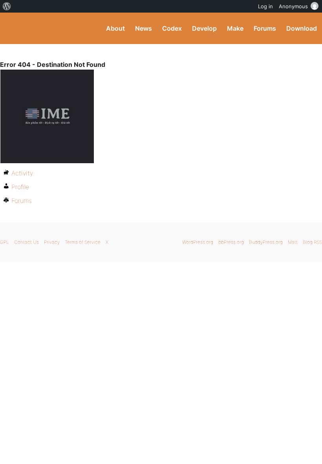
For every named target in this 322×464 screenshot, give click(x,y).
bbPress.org (231, 242)
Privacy (52, 242)
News (143, 28)
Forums (265, 28)
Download (301, 28)
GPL (4, 242)
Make (235, 28)
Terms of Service (83, 242)
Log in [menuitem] (265, 6)
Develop (204, 28)
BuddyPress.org (13, 28)
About (115, 28)
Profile (20, 187)
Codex (172, 28)
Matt (293, 242)
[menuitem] (7, 6)
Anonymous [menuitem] (293, 6)
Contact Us (26, 242)
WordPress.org (197, 242)
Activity (22, 173)
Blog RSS (312, 242)
